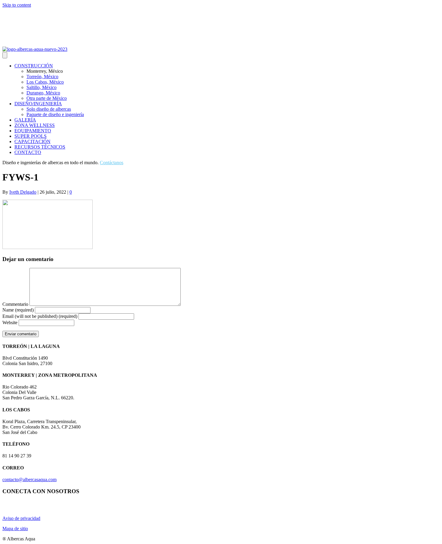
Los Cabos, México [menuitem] (45, 82)
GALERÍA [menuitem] (25, 119)
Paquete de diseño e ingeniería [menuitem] (55, 114)
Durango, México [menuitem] (43, 92)
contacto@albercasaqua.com (29, 479)
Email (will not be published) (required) (39, 316)
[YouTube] (13, 42)
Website (9, 322)
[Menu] (4, 55)
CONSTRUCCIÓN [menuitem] (33, 65)
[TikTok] (34, 42)
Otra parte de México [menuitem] (46, 98)
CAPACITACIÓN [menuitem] (32, 141)
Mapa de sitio (15, 528)
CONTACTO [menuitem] (27, 152)
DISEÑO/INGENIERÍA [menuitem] (38, 103)
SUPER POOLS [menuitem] (30, 136)
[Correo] (27, 42)
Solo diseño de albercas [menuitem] (48, 109)
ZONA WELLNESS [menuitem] (34, 125)
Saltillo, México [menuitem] (41, 87)
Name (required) (18, 309)
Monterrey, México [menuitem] (44, 71)
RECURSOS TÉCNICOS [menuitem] (39, 146)
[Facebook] (20, 42)
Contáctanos (111, 162)
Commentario (15, 304)
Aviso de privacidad (21, 518)
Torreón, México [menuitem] (42, 76)
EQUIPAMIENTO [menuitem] (32, 130)
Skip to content (16, 5)
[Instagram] (5, 42)
